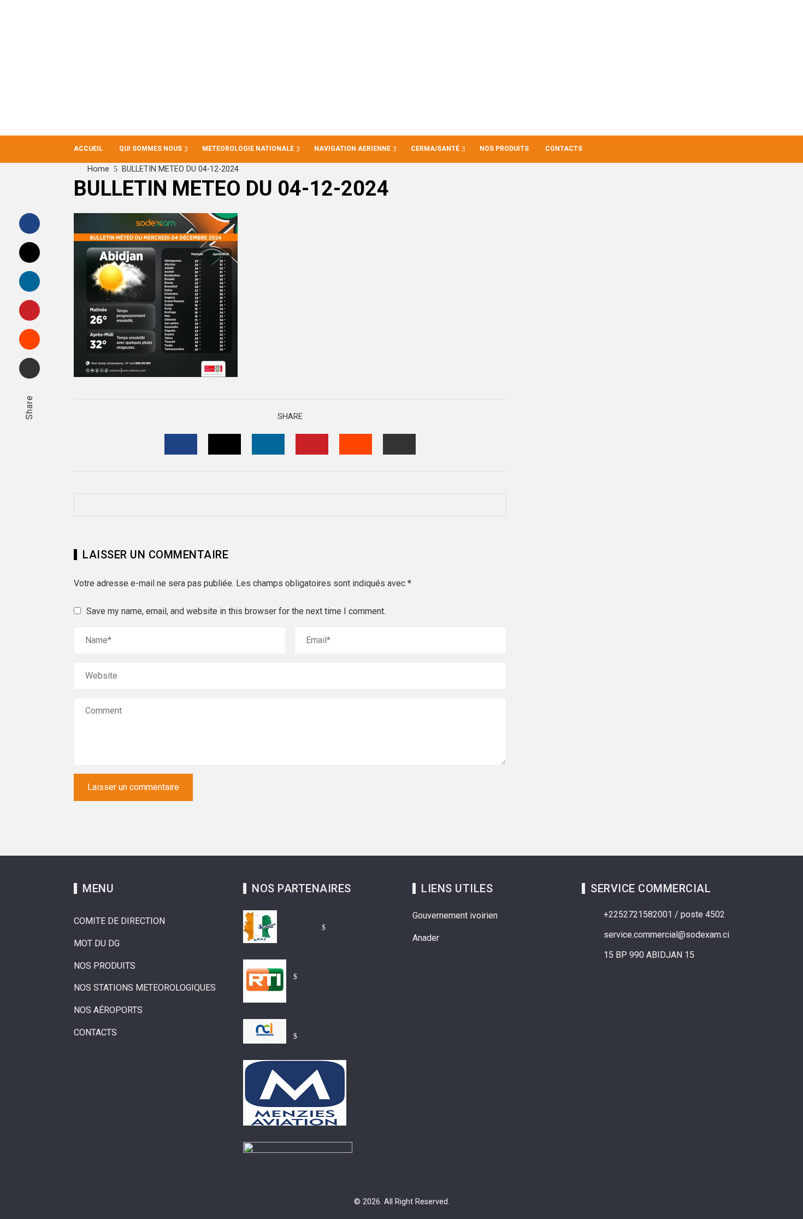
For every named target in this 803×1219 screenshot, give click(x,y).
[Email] (29, 368)
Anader (425, 938)
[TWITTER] (224, 444)
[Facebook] (29, 223)
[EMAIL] (399, 444)
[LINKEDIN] (268, 444)
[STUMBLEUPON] (355, 444)
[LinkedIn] (29, 281)
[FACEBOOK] (180, 444)
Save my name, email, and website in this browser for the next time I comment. (236, 611)
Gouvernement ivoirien (455, 915)
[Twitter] (29, 252)
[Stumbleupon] (29, 339)
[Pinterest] (29, 310)
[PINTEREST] (312, 444)
